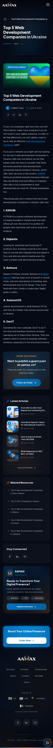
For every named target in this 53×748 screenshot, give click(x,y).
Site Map (39, 676)
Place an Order (25, 382)
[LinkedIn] (26, 722)
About (13, 676)
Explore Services (25, 606)
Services (10, 669)
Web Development (17, 67)
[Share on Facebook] (8, 114)
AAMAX (41, 173)
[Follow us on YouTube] (25, 557)
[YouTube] (35, 722)
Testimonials (41, 669)
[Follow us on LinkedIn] (17, 557)
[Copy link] (26, 114)
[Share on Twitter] (14, 114)
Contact (25, 676)
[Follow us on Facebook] (10, 557)
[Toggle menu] (48, 5)
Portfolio (25, 669)
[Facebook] (18, 722)
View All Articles (25, 467)
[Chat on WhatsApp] (47, 742)
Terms (26, 682)
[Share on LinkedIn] (20, 114)
